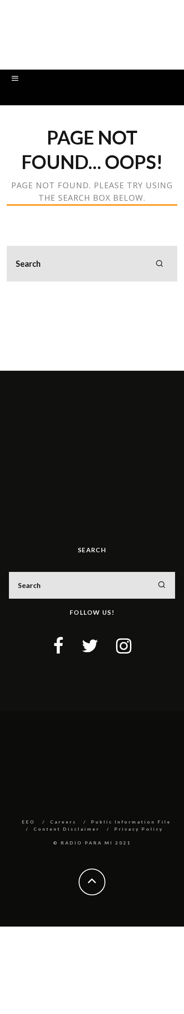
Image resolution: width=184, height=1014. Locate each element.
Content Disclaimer (66, 829)
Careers (63, 821)
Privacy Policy (138, 829)
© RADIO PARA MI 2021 (92, 842)
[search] (159, 263)
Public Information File (131, 821)
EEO (28, 821)
